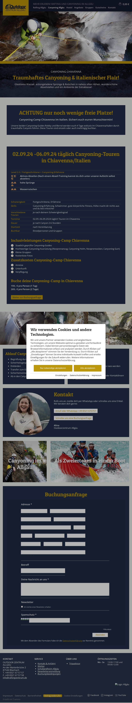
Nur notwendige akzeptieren (53, 368)
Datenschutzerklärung (79, 375)
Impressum (96, 375)
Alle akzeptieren (87, 368)
